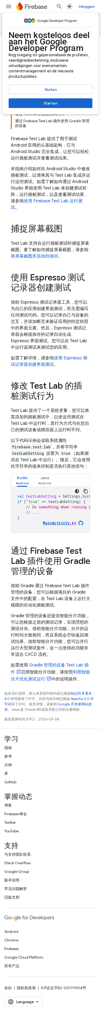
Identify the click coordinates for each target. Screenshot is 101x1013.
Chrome (11, 940)
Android (11, 931)
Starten (50, 103)
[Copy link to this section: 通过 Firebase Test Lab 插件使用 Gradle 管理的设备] (59, 572)
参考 (8, 756)
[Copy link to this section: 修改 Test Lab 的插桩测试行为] (59, 396)
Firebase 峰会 (15, 813)
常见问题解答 (15, 888)
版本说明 (11, 880)
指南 (8, 747)
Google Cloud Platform (23, 957)
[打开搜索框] (59, 6)
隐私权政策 (26, 988)
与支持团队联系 (17, 854)
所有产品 (11, 965)
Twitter (10, 822)
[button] (22, 480)
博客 (8, 805)
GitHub (10, 782)
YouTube (11, 831)
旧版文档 (11, 897)
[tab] (22, 480)
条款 (8, 988)
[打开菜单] (8, 6)
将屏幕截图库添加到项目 (34, 256)
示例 (8, 764)
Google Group (16, 871)
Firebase (11, 948)
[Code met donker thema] (77, 491)
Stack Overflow (17, 863)
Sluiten (50, 89)
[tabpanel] (50, 509)
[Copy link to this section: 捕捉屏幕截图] (67, 229)
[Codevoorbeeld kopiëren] (85, 491)
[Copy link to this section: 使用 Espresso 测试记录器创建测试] (76, 288)
